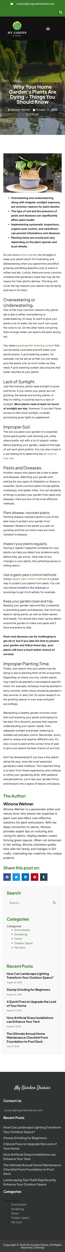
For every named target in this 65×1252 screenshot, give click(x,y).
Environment (22, 930)
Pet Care (19, 947)
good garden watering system (36, 345)
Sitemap (39, 1247)
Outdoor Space (23, 943)
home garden (29, 254)
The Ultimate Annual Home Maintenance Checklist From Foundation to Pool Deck (27, 1037)
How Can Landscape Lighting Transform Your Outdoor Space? (30, 975)
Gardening (20, 934)
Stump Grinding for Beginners (28, 989)
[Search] (54, 902)
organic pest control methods (29, 579)
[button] (60, 12)
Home (18, 938)
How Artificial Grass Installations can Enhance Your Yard (30, 1019)
